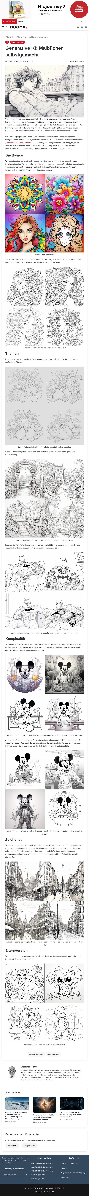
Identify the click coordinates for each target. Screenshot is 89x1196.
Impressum (65, 1177)
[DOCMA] (18, 27)
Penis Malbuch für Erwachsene (18, 143)
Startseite (10, 37)
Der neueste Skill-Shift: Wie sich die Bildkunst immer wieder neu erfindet (43, 1117)
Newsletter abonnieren (69, 1163)
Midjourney (54, 1054)
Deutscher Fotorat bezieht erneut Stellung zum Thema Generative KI (71, 1114)
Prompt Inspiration (17, 42)
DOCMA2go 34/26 (38, 1175)
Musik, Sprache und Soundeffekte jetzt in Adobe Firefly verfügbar (45, 21)
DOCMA (60, 1188)
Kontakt (64, 1168)
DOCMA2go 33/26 (38, 1179)
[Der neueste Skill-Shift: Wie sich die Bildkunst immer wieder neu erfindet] (44, 1105)
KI (16, 37)
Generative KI (37, 1054)
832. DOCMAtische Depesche (42, 1171)
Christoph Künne (12, 61)
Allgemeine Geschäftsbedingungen (74, 1173)
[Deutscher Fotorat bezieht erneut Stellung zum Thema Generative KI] (72, 1103)
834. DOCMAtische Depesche (42, 1163)
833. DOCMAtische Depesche (42, 1167)
